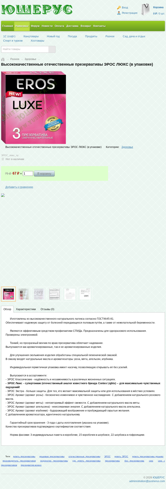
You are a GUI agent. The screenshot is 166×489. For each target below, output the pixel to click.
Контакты (99, 26)
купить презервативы (24, 456)
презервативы (112, 461)
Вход (124, 7)
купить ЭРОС (121, 456)
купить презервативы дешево (147, 456)
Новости (47, 26)
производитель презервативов (19, 461)
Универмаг (22, 26)
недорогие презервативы (54, 461)
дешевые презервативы (52, 456)
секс (151, 461)
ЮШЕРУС (159, 477)
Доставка (72, 26)
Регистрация (129, 13)
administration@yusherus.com (147, 481)
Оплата (59, 26)
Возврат (86, 26)
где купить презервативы (86, 461)
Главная (7, 26)
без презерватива (134, 461)
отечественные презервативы (84, 456)
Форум (35, 26)
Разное (14, 59)
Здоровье (30, 59)
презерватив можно (31, 465)
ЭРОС (107, 456)
